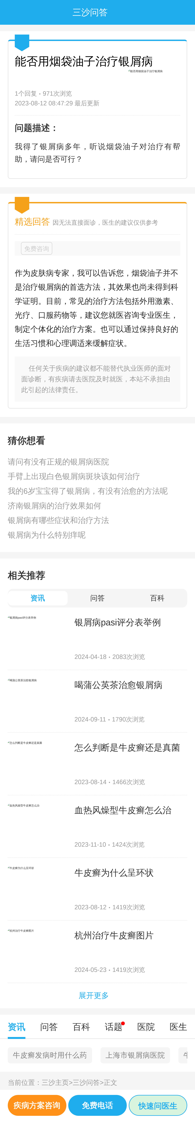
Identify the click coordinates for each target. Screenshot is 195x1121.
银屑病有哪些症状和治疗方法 (58, 520)
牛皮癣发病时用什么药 (50, 1055)
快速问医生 (157, 1105)
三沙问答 (88, 1082)
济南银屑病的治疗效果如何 (54, 505)
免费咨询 (36, 248)
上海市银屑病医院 (135, 1055)
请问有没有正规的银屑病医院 (58, 461)
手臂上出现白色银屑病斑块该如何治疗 (74, 476)
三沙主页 (57, 1082)
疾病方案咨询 (37, 1105)
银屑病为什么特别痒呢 (47, 535)
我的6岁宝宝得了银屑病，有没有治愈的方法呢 (88, 491)
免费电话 (97, 1105)
